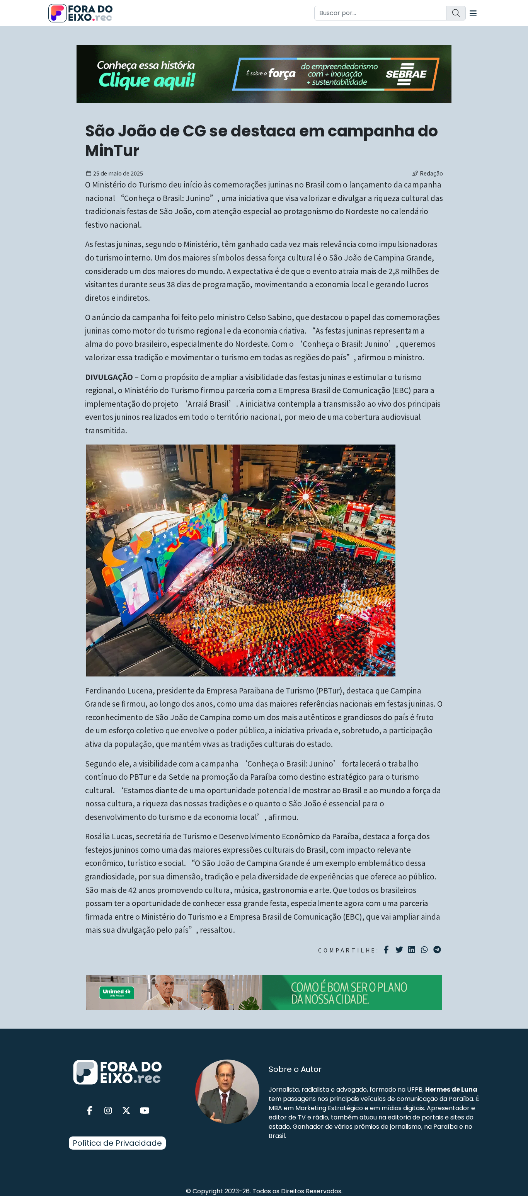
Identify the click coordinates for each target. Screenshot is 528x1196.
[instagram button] (108, 1111)
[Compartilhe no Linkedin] (412, 950)
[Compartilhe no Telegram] (438, 950)
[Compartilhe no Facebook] (387, 950)
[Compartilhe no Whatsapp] (425, 949)
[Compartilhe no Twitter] (400, 950)
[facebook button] (89, 1111)
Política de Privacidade (117, 1143)
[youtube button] (145, 1111)
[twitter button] (126, 1111)
